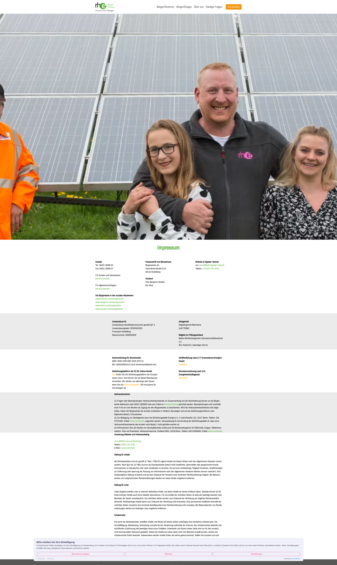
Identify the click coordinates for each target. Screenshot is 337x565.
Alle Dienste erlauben (80, 554)
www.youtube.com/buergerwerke (109, 308)
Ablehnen (168, 554)
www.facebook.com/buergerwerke (109, 298)
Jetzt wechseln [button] (233, 6)
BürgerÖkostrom (165, 7)
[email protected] (171, 404)
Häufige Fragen (214, 7)
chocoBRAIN (119, 441)
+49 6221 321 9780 (211, 268)
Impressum (50, 558)
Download (183, 364)
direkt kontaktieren (132, 384)
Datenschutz (41, 558)
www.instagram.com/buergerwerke (109, 302)
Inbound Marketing (133, 441)
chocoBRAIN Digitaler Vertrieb (211, 265)
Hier (114, 374)
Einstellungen (256, 554)
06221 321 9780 (128, 444)
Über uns (199, 7)
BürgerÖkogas (184, 7)
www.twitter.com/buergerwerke (108, 305)
